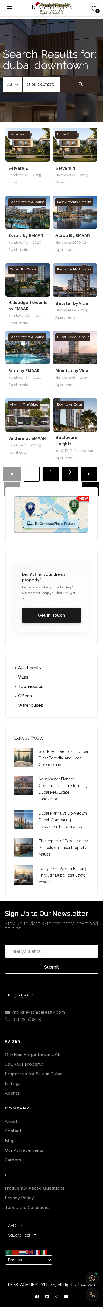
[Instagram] (56, 1296)
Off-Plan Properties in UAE (33, 1054)
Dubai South (19, 134)
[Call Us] (92, 1294)
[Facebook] (37, 1296)
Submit (51, 967)
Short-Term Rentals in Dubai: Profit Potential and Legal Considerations (64, 758)
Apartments (18, 250)
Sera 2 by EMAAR (25, 235)
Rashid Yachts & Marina (27, 202)
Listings (13, 1083)
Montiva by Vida (71, 370)
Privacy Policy (19, 1197)
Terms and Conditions (27, 1207)
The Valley (30, 404)
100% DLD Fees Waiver (74, 451)
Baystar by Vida (71, 303)
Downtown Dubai (70, 404)
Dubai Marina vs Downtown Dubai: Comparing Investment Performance (63, 820)
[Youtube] (66, 1296)
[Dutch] (22, 1251)
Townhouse (17, 452)
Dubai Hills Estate (23, 269)
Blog (10, 1140)
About (11, 1121)
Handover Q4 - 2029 (24, 175)
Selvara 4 (18, 168)
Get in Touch (51, 615)
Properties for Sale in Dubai (33, 1073)
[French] (37, 1251)
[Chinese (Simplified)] (15, 1251)
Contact (13, 1131)
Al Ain (15, 404)
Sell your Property (24, 1064)
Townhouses (30, 686)
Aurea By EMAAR (72, 235)
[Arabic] (8, 1251)
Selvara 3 (65, 168)
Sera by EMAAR (24, 370)
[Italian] (44, 1251)
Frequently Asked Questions (35, 1188)
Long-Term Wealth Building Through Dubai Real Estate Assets (63, 875)
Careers (13, 1160)
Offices (25, 695)
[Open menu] (9, 8)
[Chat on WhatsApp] (92, 1278)
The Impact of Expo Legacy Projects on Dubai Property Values (63, 847)
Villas (12, 182)
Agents (12, 1093)
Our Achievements (24, 1150)
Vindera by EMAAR (27, 438)
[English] (30, 1251)
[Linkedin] (47, 1296)
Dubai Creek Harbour (73, 337)
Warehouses (30, 705)
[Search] (80, 84)
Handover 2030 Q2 (70, 242)
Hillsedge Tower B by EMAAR (27, 305)
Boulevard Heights (66, 440)
